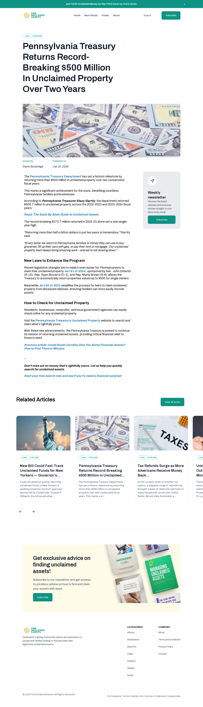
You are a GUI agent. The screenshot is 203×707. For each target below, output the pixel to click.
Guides (130, 668)
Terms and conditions (169, 639)
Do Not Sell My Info (133, 696)
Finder (105, 15)
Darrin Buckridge (33, 166)
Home (77, 15)
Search (147, 15)
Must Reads (91, 15)
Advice (130, 632)
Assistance (133, 639)
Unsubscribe (173, 696)
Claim (130, 654)
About (116, 15)
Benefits (131, 646)
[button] (20, 511)
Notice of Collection (156, 696)
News (130, 675)
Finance (131, 661)
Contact (162, 654)
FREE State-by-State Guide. (121, 4)
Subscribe (171, 15)
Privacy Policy (165, 646)
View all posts (172, 402)
